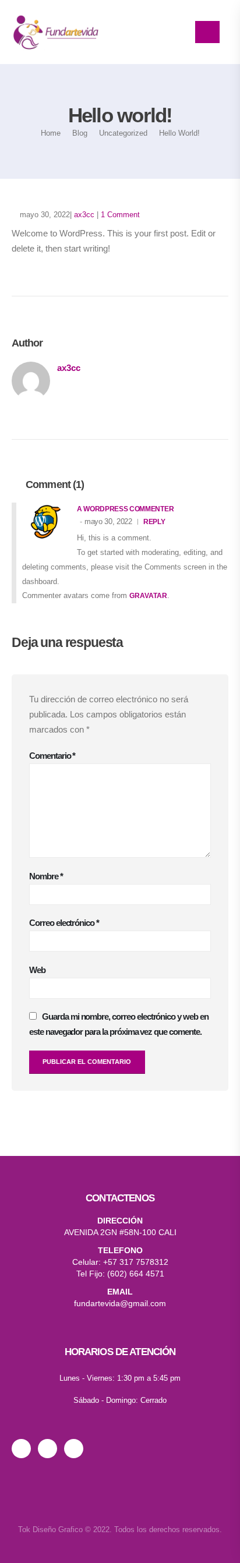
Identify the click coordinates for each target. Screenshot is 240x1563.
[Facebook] (77, 1448)
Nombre (46, 876)
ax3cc (84, 214)
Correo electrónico (64, 923)
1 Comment (120, 214)
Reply (154, 522)
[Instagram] (25, 1448)
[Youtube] (51, 1448)
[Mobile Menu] (207, 32)
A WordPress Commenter (125, 509)
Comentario (52, 756)
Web (37, 970)
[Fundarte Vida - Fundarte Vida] (55, 32)
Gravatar (148, 596)
